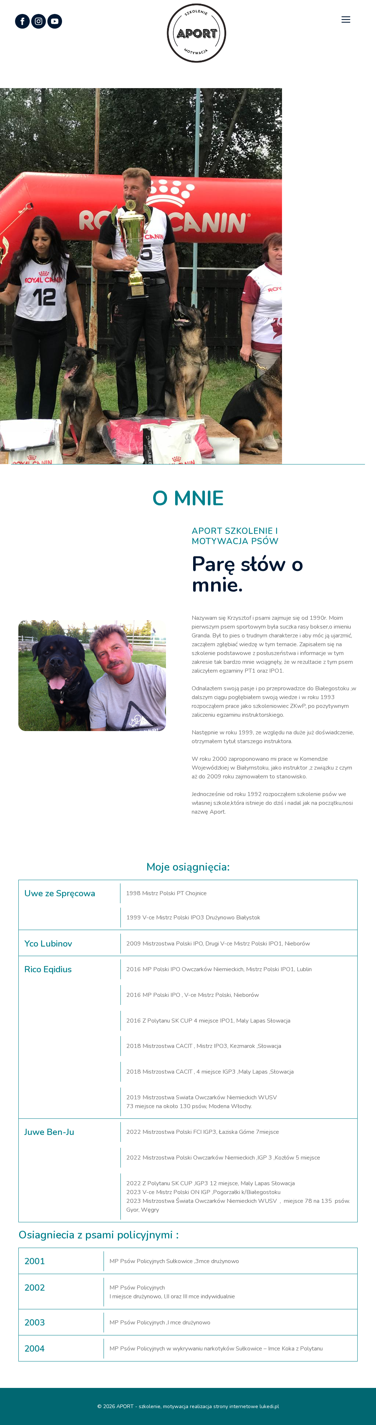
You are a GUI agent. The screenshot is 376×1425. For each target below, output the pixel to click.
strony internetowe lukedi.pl (246, 1406)
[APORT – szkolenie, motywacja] (196, 33)
